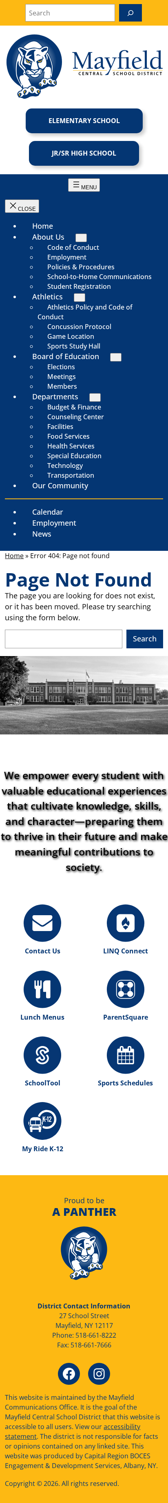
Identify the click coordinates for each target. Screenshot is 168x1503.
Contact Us (42, 950)
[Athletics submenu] (79, 297)
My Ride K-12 (42, 1148)
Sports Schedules (125, 1083)
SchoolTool (42, 1083)
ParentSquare (125, 1017)
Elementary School (84, 120)
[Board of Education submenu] (116, 357)
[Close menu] (22, 206)
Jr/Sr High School (84, 153)
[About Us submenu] (81, 238)
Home (14, 555)
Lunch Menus (42, 1017)
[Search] (130, 13)
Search (145, 638)
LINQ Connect (125, 950)
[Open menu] (84, 185)
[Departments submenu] (95, 397)
